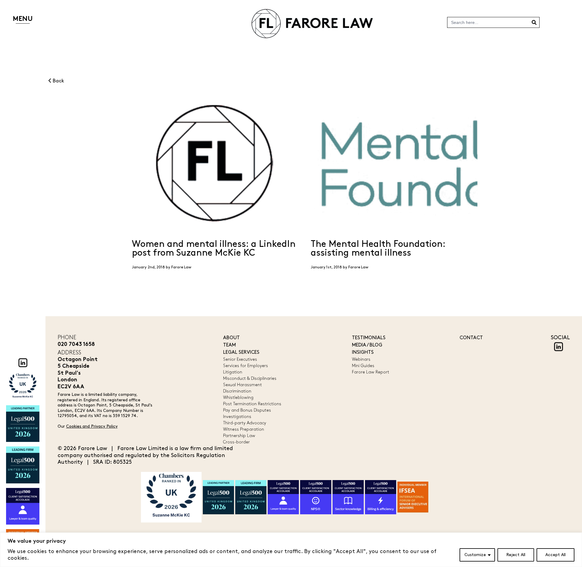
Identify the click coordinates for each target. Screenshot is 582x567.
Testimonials (369, 338)
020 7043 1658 (76, 344)
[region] (291, 549)
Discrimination (237, 391)
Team (229, 345)
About (231, 338)
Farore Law (181, 267)
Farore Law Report (370, 372)
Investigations (237, 417)
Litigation (232, 372)
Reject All (515, 555)
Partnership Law (239, 436)
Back (58, 81)
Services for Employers (245, 366)
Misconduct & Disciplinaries (249, 378)
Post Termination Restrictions (252, 404)
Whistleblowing (238, 398)
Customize (475, 555)
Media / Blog (367, 345)
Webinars (361, 359)
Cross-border (236, 442)
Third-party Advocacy (244, 423)
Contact (471, 338)
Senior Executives (240, 359)
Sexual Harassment (242, 385)
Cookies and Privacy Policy (92, 426)
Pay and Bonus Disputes (247, 410)
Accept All (555, 555)
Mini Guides (363, 366)
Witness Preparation (243, 429)
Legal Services (241, 352)
